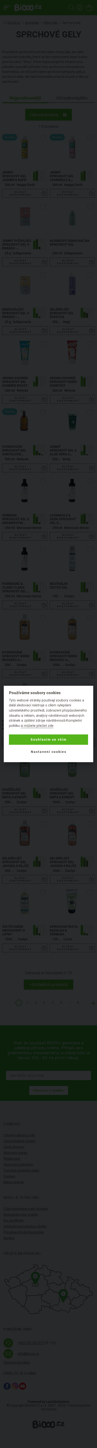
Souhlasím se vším (49, 739)
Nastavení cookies (48, 752)
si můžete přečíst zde (37, 726)
